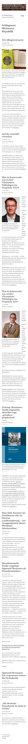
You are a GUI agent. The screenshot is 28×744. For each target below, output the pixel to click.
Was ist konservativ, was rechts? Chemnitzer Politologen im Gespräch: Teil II (12, 182)
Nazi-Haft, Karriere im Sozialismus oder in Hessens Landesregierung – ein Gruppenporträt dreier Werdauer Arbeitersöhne (13, 521)
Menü (22, 15)
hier (12, 241)
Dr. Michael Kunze (7, 15)
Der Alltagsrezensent (12, 40)
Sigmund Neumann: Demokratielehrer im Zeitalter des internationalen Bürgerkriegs (13, 647)
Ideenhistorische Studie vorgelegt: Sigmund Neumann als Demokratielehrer (14, 567)
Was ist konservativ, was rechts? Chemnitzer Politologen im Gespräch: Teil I (12, 296)
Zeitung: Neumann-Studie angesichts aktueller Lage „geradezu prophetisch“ (12, 412)
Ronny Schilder (12, 491)
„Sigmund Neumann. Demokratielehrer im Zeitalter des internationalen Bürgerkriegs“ (13, 483)
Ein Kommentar (5, 533)
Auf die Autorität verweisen (10, 135)
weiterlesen (16, 127)
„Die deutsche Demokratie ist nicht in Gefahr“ (14, 706)
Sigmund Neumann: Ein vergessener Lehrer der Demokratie (14, 675)
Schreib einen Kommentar (7, 45)
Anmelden (4, 738)
